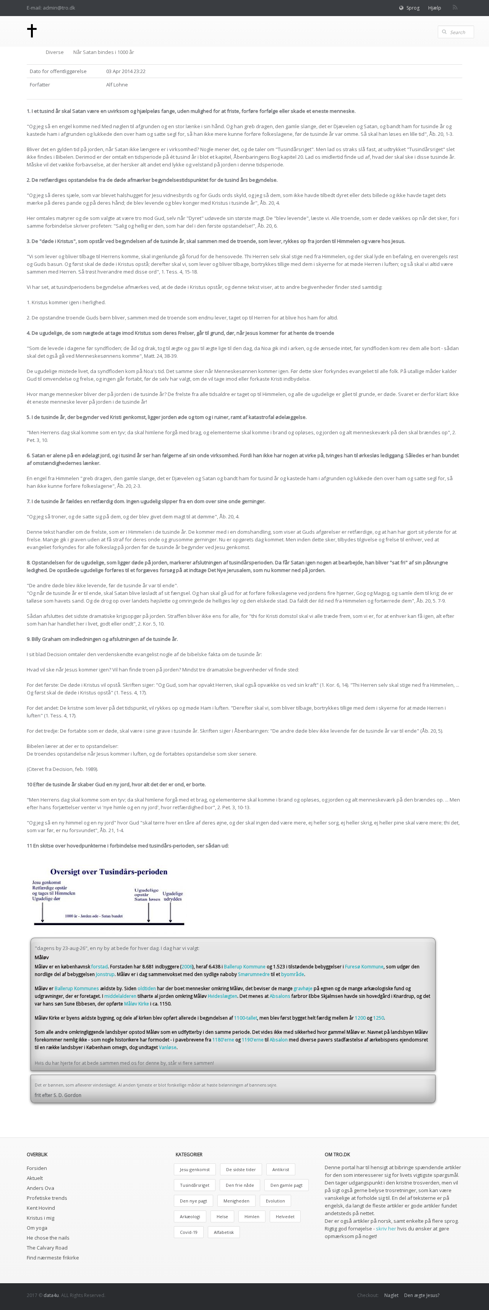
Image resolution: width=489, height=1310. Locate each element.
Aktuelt (35, 1178)
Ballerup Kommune (245, 966)
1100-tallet (245, 1018)
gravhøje (303, 988)
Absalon (279, 1039)
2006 (186, 966)
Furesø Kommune (364, 966)
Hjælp (434, 8)
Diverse (55, 52)
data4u (51, 1295)
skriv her (386, 1228)
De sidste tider (241, 1169)
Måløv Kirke (136, 1003)
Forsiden (37, 1168)
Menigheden (236, 1201)
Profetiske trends (47, 1197)
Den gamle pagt (286, 1185)
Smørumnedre (254, 974)
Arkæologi (190, 1216)
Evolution (275, 1201)
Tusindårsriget (194, 1185)
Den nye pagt (193, 1201)
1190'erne (253, 1039)
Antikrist (280, 1169)
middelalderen (120, 996)
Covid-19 (189, 1232)
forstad (99, 966)
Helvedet (285, 1216)
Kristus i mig (40, 1217)
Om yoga (37, 1227)
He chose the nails (48, 1237)
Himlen (251, 1216)
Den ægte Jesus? (421, 1295)
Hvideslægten (222, 996)
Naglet (391, 1295)
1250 (378, 1018)
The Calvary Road (47, 1247)
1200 (360, 1018)
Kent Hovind (41, 1207)
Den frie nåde (240, 1185)
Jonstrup (105, 974)
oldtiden (147, 988)
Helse (222, 1216)
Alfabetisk (224, 1232)
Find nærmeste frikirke (53, 1257)
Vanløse (167, 1047)
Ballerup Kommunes (77, 988)
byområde (292, 974)
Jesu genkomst (195, 1169)
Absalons (280, 996)
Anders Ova (40, 1188)
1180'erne (223, 1039)
